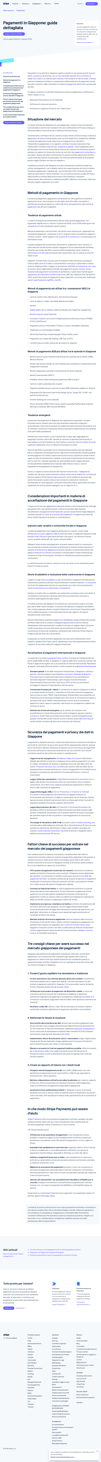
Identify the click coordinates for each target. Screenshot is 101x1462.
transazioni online (48, 881)
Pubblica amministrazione (61, 1398)
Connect (30, 1357)
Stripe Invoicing (43, 555)
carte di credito (45, 263)
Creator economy (58, 1377)
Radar (30, 1393)
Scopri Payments (58, 1304)
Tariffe (56, 3)
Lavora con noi (81, 1378)
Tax (29, 1401)
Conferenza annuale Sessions (87, 1349)
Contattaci (91, 4)
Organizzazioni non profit (60, 1393)
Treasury (31, 1407)
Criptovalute (32, 1360)
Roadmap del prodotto (84, 1376)
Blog (78, 1343)
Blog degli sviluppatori (59, 1443)
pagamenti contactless (84, 152)
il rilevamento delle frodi (43, 1051)
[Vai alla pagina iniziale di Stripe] (5, 1335)
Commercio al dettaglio (60, 1401)
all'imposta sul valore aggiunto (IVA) (42, 534)
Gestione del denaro (59, 1366)
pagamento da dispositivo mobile (42, 274)
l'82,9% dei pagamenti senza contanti (69, 269)
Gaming (54, 1379)
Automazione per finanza (60, 1354)
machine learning (84, 822)
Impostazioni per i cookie (85, 1365)
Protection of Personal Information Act (74, 807)
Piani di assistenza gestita (85, 1397)
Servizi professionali (59, 1395)
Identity (30, 1371)
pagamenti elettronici (76, 84)
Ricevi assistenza (82, 1395)
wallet (33, 155)
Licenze (79, 1360)
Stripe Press (81, 1384)
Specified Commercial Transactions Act (75, 779)
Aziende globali (57, 1357)
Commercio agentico (59, 1343)
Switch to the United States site (61, 1457)
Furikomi (52, 314)
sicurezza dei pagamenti (62, 514)
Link (29, 1379)
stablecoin (81, 474)
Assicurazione (57, 1387)
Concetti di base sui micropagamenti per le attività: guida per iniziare (55, 1250)
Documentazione (58, 1425)
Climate (30, 1354)
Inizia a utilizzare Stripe (13, 34)
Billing (29, 1346)
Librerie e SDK (57, 1438)
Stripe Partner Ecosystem (61, 1414)
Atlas (29, 1341)
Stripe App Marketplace (60, 1411)
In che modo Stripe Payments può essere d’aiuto (13, 116)
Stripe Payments (35, 1119)
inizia (43, 1196)
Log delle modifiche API (60, 1435)
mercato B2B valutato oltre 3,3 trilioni (73, 76)
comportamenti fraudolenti (48, 831)
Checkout (31, 1352)
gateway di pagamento (84, 1028)
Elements (31, 1366)
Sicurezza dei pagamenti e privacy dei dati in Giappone (13, 94)
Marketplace (56, 1363)
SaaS (54, 1371)
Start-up (55, 1341)
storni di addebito (48, 580)
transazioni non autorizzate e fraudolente (52, 588)
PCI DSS (65, 1034)
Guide (79, 1338)
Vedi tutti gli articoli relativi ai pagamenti (13, 1255)
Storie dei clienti (82, 1341)
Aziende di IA (56, 1374)
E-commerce (56, 1349)
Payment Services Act (46, 766)
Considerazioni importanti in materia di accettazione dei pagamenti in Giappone (13, 88)
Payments (20, 10)
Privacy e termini (82, 1352)
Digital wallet (35, 310)
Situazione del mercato (11, 76)
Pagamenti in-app (58, 1360)
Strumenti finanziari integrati (61, 1352)
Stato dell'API (56, 1432)
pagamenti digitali (65, 146)
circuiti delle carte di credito (66, 201)
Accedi (79, 4)
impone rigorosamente (56, 477)
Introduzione (8, 73)
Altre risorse (8, 10)
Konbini (54, 231)
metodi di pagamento (37, 141)
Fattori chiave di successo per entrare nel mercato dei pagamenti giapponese (13, 101)
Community (80, 1346)
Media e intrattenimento (60, 1390)
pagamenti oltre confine (58, 658)
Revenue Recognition (35, 1396)
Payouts (30, 1390)
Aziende (55, 1338)
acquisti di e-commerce (69, 237)
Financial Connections (35, 1368)
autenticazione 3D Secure (80, 825)
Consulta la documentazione (83, 1303)
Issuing (30, 1377)
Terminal (31, 1404)
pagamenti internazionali (52, 512)
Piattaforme (56, 1368)
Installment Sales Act (66, 758)
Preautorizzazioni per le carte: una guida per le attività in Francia (53, 1255)
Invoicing (31, 1374)
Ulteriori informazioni (84, 42)
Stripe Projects (57, 1441)
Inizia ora (8, 1308)
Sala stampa (81, 1381)
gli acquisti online (61, 987)
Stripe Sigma (32, 1399)
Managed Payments (34, 1382)
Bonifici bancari (36, 314)
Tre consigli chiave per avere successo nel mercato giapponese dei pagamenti (13, 109)
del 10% (39, 536)
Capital (30, 1349)
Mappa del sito (82, 1362)
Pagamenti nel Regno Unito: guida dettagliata (47, 1252)
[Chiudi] (97, 1451)
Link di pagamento (34, 1385)
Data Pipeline (32, 1363)
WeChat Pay (84, 718)
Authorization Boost (34, 1343)
